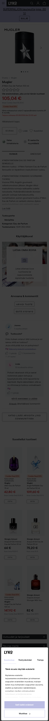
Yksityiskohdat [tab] (25, 660)
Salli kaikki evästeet (24, 705)
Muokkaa (23, 713)
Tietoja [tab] (40, 660)
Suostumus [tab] (9, 660)
